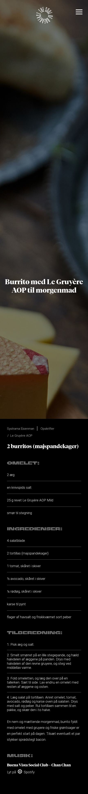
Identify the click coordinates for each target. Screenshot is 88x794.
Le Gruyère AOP (21, 435)
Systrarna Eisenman (20, 429)
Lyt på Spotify (21, 772)
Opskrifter (47, 429)
